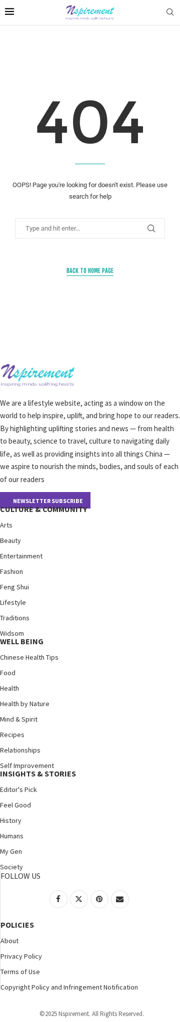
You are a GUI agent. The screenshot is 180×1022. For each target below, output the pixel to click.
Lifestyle (13, 602)
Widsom (12, 633)
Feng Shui (14, 586)
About (9, 940)
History (11, 820)
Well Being (22, 641)
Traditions (15, 617)
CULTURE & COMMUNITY (43, 509)
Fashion (11, 571)
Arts (6, 524)
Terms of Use (20, 971)
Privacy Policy (21, 956)
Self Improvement (27, 765)
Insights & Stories (38, 773)
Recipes (12, 734)
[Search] (170, 12)
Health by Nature (25, 703)
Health (9, 688)
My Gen (11, 851)
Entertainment (21, 555)
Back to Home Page (90, 270)
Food (8, 672)
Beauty (10, 540)
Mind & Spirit (19, 719)
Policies (17, 925)
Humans (12, 835)
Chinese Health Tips (29, 657)
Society (11, 866)
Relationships (20, 750)
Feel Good (15, 804)
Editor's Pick (18, 789)
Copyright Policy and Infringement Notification (69, 987)
